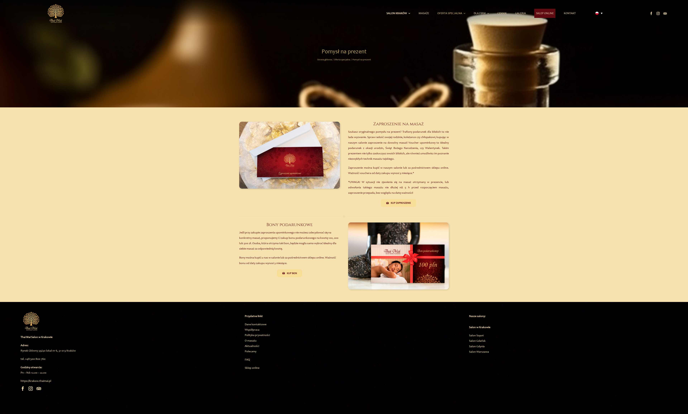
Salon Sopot (476, 335)
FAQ (247, 359)
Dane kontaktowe (255, 324)
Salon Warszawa (479, 351)
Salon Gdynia (477, 346)
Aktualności (252, 346)
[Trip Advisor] (665, 13)
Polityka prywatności (257, 335)
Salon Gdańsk (477, 340)
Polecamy (250, 351)
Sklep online (252, 367)
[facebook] (651, 13)
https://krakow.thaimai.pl (36, 380)
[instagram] (658, 13)
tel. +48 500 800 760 (33, 358)
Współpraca (252, 329)
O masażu (251, 340)
